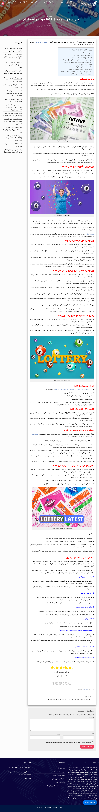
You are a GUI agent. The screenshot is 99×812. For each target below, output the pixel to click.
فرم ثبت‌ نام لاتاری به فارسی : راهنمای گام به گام (13, 100)
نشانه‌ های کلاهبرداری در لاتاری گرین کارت (12, 86)
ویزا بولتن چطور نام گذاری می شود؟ (81, 58)
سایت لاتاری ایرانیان (41, 42)
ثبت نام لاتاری (12, 2)
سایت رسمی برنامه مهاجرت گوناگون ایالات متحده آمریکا (71, 390)
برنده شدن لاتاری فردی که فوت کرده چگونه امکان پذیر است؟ (12, 151)
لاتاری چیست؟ (87, 53)
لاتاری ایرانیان (40, 26)
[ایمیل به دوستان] (60, 683)
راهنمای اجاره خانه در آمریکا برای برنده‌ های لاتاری (13, 49)
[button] (3, 3)
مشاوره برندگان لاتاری (58, 775)
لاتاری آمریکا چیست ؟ (58, 782)
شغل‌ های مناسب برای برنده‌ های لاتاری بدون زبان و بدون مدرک (13, 56)
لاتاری (92, 83)
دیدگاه (91, 717)
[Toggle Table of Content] (90, 50)
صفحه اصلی (71, 2)
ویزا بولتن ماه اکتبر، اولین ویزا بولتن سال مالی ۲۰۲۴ (76, 60)
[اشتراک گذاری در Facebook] (69, 683)
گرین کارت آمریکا (59, 772)
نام (93, 734)
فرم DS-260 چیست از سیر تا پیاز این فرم (13, 145)
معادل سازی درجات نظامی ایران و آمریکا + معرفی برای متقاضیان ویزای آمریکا (14, 107)
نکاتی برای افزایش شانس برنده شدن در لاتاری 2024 (76, 72)
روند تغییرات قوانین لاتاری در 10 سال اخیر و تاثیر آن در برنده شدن (12, 65)
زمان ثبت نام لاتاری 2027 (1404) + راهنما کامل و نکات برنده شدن (13, 138)
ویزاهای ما (61, 768)
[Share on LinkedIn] (53, 683)
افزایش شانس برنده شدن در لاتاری (81, 74)
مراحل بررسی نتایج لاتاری (84, 65)
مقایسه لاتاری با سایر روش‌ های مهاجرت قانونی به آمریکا (13, 72)
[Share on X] (66, 683)
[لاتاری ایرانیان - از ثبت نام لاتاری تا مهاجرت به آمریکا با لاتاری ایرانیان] (88, 3)
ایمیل (58, 734)
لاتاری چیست (60, 2)
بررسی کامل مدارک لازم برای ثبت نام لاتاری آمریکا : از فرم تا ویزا (12, 129)
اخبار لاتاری (49, 16)
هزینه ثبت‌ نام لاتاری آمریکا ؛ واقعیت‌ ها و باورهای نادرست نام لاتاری (13, 121)
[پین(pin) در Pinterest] (56, 683)
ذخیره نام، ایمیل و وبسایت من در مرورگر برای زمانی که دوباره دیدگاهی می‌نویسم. (68, 742)
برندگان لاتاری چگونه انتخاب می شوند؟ (80, 69)
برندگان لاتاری (35, 2)
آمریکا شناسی (48, 2)
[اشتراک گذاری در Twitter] (63, 683)
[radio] (53, 667)
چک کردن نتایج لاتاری (58, 779)
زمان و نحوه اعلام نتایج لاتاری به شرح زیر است (78, 62)
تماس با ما (71, 6)
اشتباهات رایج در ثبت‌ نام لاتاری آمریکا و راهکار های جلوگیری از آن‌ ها (14, 93)
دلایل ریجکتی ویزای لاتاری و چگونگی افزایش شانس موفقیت (12, 114)
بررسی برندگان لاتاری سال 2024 (82, 55)
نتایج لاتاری (23, 2)
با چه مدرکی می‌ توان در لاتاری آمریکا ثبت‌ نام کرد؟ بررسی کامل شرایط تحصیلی (13, 79)
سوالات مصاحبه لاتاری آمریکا (56, 786)
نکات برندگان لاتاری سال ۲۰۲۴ (83, 67)
